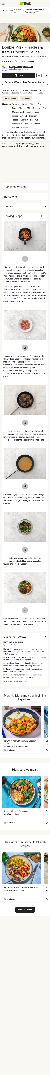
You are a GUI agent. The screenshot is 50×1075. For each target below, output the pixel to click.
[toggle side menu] (3, 3)
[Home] (3, 10)
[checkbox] (3, 61)
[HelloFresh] (25, 3)
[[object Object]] (39, 75)
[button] (25, 197)
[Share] (45, 75)
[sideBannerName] (25, 165)
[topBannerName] (25, 19)
